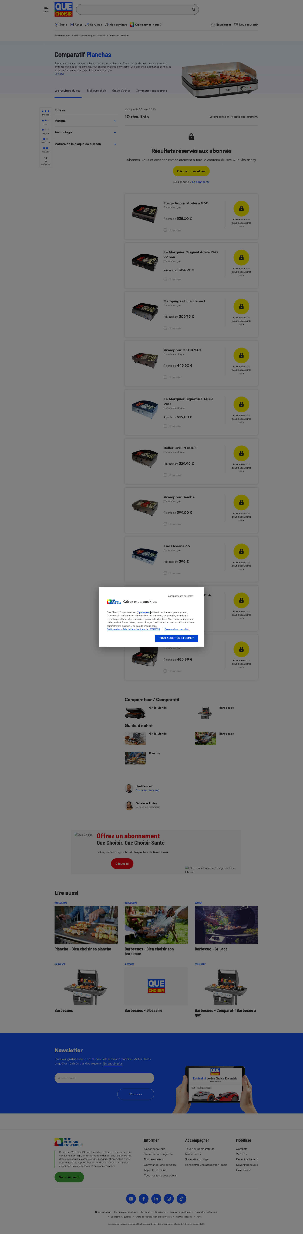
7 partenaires (143, 612)
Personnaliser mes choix (177, 629)
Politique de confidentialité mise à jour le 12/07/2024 (133, 629)
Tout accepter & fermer (176, 638)
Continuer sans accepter (180, 596)
